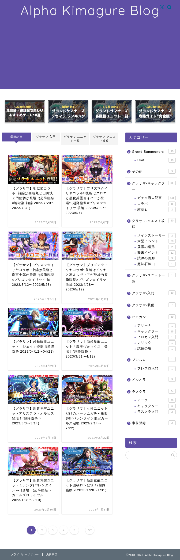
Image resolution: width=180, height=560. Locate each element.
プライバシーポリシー (25, 554)
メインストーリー (154, 235)
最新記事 (16, 136)
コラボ (155, 204)
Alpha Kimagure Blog (90, 10)
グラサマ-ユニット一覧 (75, 138)
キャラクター (155, 331)
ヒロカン (152, 317)
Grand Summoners (152, 151)
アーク (155, 400)
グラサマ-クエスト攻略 (104, 138)
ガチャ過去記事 (155, 198)
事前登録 (152, 423)
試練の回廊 (154, 258)
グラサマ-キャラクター (153, 186)
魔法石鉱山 (154, 264)
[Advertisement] (90, 56)
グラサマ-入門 (46, 136)
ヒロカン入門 (154, 337)
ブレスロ (152, 360)
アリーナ (154, 325)
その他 (152, 171)
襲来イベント (155, 252)
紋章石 (154, 209)
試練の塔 (154, 348)
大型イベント (155, 241)
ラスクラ (152, 391)
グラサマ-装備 (152, 305)
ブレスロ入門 (154, 368)
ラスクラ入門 (154, 411)
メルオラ (152, 379)
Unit (155, 160)
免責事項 (51, 554)
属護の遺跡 (154, 247)
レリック (154, 342)
